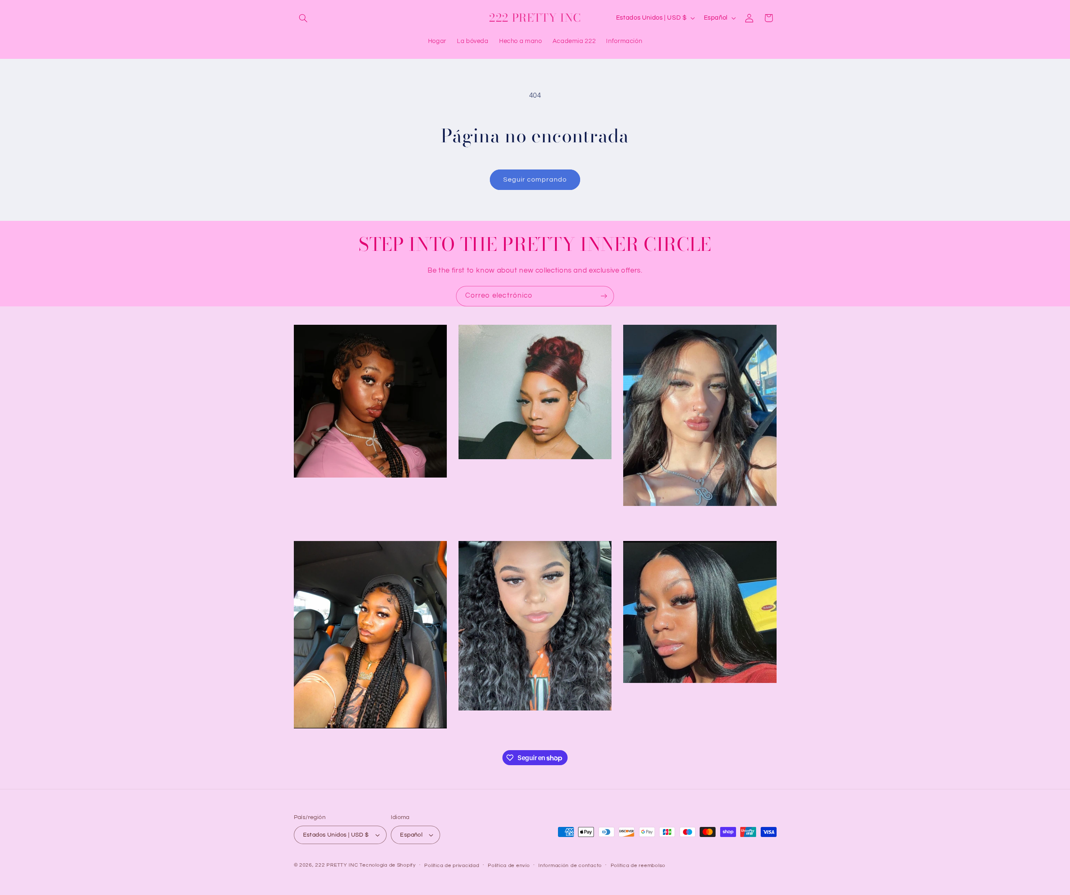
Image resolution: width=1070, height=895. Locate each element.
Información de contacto (570, 865)
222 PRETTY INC (336, 865)
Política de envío (509, 865)
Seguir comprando (535, 179)
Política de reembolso (638, 865)
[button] (303, 18)
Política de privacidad (451, 865)
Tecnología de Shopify (387, 865)
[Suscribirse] (604, 296)
